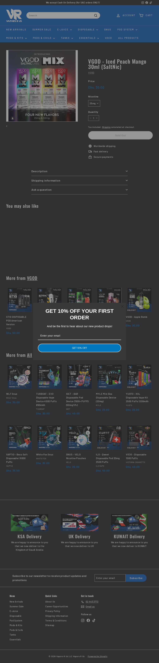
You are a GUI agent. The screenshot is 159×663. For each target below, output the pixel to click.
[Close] (122, 306)
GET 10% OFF (79, 348)
